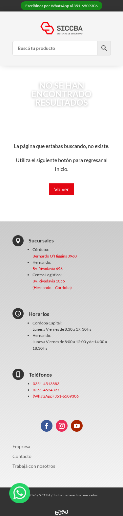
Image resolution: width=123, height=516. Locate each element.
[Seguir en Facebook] (46, 426)
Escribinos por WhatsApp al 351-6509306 (61, 5)
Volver (61, 189)
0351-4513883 (46, 383)
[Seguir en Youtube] (77, 426)
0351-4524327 (46, 389)
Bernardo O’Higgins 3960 (54, 256)
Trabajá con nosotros (33, 466)
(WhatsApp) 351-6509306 (56, 396)
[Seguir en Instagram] (62, 426)
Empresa (21, 446)
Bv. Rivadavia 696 (47, 268)
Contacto (21, 456)
